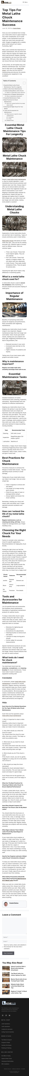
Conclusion (11, 117)
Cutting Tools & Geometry (7, 1032)
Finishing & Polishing (6, 1048)
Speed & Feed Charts (6, 1058)
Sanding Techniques (6, 1045)
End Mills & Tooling (5, 1055)
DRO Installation (5, 1064)
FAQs (10, 118)
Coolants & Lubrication (6, 1029)
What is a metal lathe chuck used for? (16, 92)
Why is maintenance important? (14, 96)
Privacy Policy (7, 1068)
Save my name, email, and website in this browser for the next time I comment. (15, 946)
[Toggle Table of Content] (23, 83)
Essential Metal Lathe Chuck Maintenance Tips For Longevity (12, 86)
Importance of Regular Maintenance (14, 94)
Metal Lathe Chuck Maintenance (13, 89)
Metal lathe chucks (7, 240)
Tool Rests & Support (6, 1039)
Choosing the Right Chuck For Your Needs (13, 107)
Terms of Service (16, 1068)
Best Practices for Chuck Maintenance (11, 100)
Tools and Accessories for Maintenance (11, 111)
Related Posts (10, 120)
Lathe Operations (5, 1023)
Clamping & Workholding (7, 1061)
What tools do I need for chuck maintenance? (14, 114)
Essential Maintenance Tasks (12, 98)
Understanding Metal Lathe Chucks (14, 90)
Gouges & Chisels (5, 1042)
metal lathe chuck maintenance (16, 179)
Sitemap (23, 1068)
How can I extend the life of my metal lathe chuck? (16, 104)
